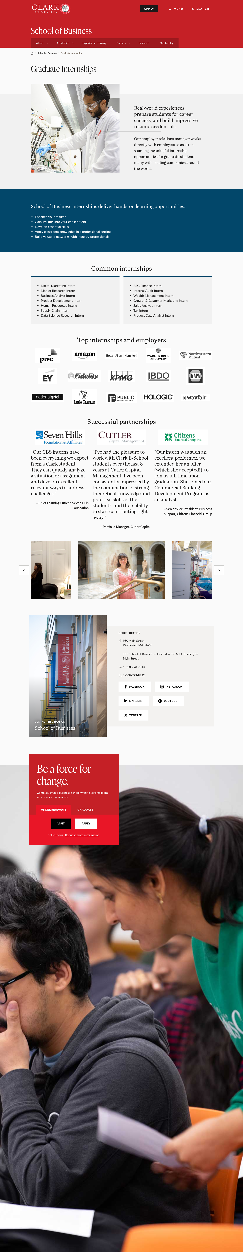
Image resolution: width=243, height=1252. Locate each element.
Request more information (82, 835)
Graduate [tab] (85, 809)
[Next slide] (219, 570)
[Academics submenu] (73, 43)
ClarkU (32, 53)
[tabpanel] (74, 828)
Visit (61, 823)
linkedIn (135, 701)
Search (203, 8)
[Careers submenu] (130, 43)
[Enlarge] (67, 545)
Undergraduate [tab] (53, 809)
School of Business (61, 30)
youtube (170, 701)
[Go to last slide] (24, 570)
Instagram (173, 686)
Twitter (135, 715)
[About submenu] (47, 43)
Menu (178, 8)
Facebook (136, 686)
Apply (149, 8)
